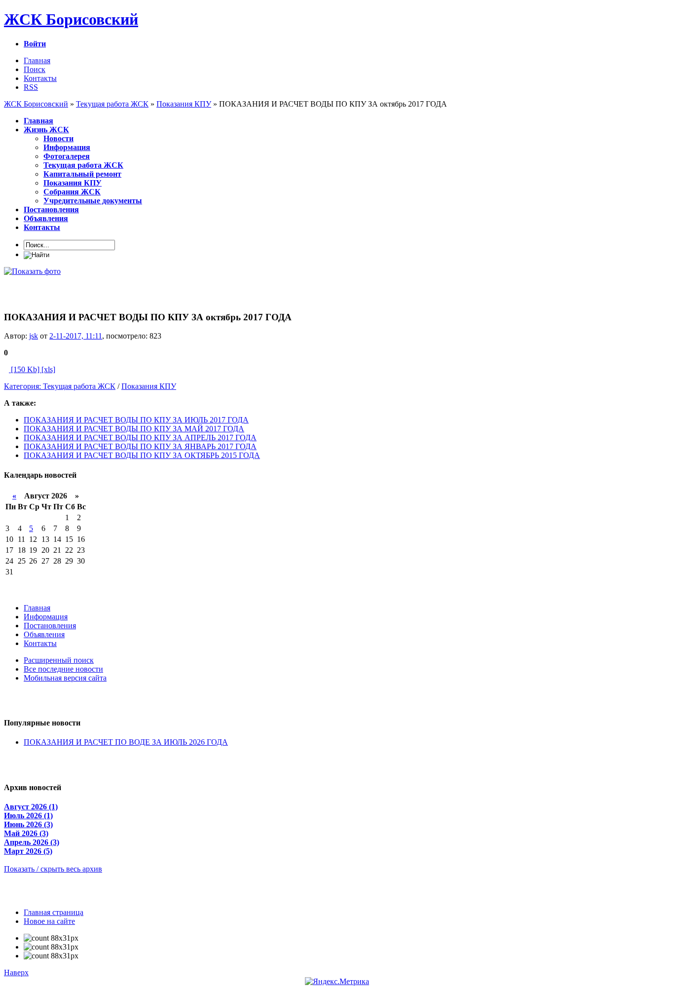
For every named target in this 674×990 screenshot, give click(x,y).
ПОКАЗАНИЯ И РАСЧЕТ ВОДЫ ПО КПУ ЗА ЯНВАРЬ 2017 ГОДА (140, 446)
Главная (37, 60)
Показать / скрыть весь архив (53, 869)
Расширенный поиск (59, 660)
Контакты (40, 78)
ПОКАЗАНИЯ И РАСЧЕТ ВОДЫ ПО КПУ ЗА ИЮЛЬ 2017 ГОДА (136, 420)
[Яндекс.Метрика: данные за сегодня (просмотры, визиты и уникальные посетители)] (337, 981)
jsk (33, 336)
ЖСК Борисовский (71, 19)
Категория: (23, 386)
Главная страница (53, 912)
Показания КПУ (148, 386)
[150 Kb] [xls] (32, 369)
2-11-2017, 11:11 (75, 336)
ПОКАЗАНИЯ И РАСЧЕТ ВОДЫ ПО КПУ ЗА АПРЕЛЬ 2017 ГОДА (140, 437)
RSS (31, 87)
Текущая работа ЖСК (79, 386)
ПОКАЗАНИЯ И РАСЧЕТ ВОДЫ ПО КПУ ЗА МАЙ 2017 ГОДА (134, 428)
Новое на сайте (49, 921)
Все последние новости (63, 669)
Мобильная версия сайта (65, 678)
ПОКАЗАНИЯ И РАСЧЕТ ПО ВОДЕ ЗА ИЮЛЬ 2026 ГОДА (126, 742)
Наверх (16, 972)
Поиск (34, 69)
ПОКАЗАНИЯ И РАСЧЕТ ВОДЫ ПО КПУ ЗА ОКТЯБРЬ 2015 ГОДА (142, 455)
